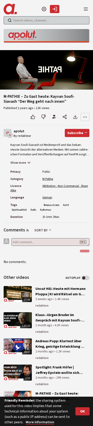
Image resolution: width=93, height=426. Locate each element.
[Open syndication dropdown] (27, 230)
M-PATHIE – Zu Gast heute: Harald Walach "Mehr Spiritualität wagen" (56, 396)
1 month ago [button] (44, 325)
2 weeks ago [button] (44, 299)
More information (40, 422)
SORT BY (41, 230)
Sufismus (45, 210)
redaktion (42, 305)
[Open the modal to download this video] (75, 117)
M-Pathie (47, 179)
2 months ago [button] (44, 351)
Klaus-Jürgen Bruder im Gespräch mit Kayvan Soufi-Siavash (58, 317)
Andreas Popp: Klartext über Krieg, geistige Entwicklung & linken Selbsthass (59, 344)
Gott (66, 205)
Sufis (33, 210)
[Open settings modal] (44, 9)
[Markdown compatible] (83, 242)
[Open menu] (86, 9)
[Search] (10, 20)
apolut (19, 131)
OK (82, 411)
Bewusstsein (51, 205)
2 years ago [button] (26, 108)
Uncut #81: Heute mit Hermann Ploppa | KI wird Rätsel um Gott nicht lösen (60, 291)
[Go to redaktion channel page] (9, 134)
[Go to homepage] (11, 9)
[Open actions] (85, 117)
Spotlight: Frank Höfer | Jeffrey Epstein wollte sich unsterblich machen (57, 370)
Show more (18, 163)
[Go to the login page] (54, 9)
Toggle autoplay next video (85, 278)
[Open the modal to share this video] (64, 117)
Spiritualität (19, 210)
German (47, 198)
